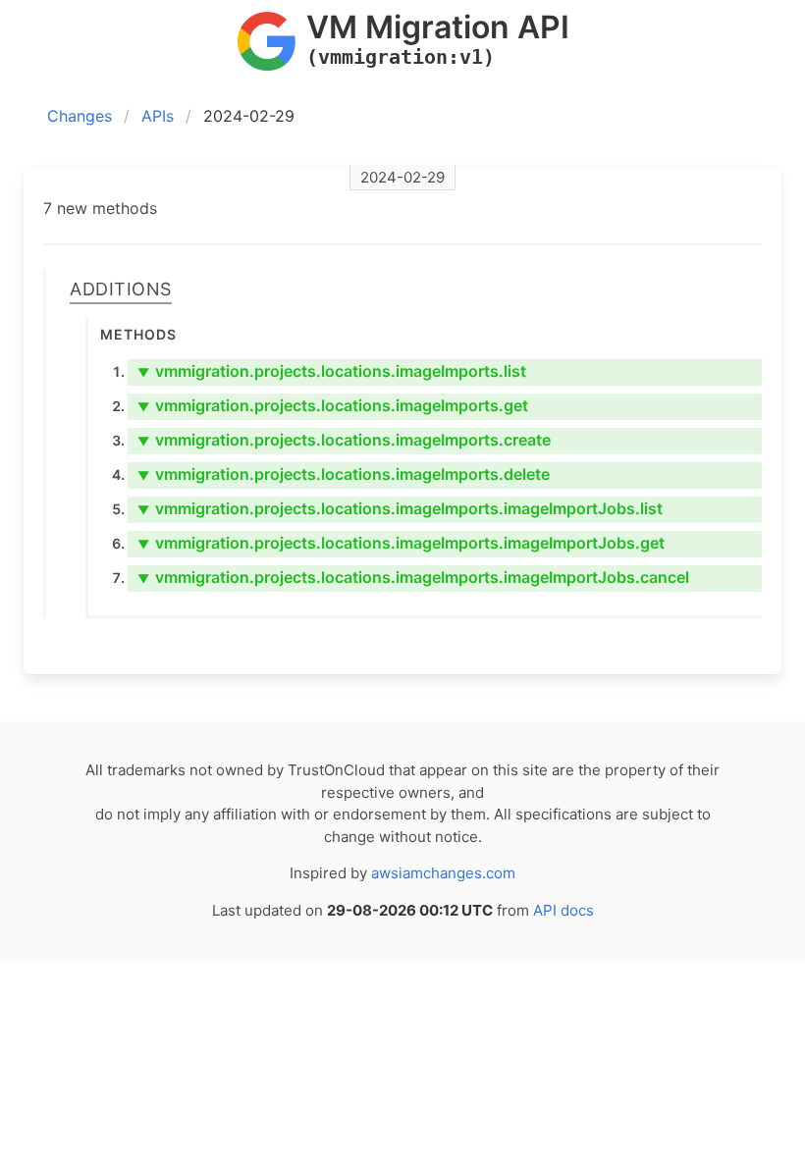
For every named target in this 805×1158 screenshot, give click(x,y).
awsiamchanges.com (443, 873)
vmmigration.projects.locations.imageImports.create (344, 439)
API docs (563, 910)
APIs (157, 116)
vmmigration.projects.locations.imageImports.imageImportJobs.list (400, 508)
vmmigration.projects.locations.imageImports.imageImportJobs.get (401, 543)
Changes (79, 116)
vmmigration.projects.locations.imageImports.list (331, 371)
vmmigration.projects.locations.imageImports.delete (343, 474)
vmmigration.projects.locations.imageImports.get (332, 405)
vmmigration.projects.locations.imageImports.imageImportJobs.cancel (413, 577)
